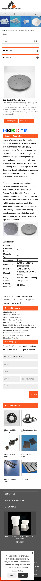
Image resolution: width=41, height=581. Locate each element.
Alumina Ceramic (9, 312)
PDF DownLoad (26, 121)
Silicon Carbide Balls (10, 455)
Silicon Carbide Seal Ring (29, 431)
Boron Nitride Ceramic (11, 325)
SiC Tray (24, 479)
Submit (34, 394)
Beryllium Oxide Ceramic (26, 328)
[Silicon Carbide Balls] (11, 443)
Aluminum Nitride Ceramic (13, 315)
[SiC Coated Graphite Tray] (19, 82)
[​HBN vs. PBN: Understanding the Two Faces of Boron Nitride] (19, 523)
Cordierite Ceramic (23, 335)
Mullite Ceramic (9, 335)
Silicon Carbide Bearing (10, 431)
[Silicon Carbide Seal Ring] (29, 418)
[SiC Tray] (29, 468)
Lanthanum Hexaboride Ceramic (15, 330)
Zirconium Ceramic (10, 338)
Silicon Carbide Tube (10, 480)
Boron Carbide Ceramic (12, 322)
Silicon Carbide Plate (27, 455)
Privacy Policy (17, 571)
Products (10, 30)
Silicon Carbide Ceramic (12, 320)
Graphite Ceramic (27, 325)
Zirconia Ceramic (9, 328)
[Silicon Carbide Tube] (11, 468)
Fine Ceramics (18, 30)
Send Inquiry (11, 121)
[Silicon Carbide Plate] (29, 443)
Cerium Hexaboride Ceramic (14, 333)
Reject (12, 575)
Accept (22, 575)
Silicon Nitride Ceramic (12, 317)
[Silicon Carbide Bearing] (11, 418)
